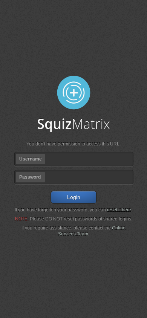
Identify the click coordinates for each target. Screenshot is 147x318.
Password (30, 177)
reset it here (119, 210)
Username (30, 159)
